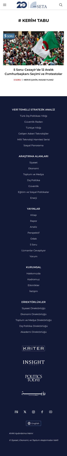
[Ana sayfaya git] (32, 5)
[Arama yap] (60, 5)
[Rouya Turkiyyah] (33, 393)
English (35, 423)
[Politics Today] (33, 378)
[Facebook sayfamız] (42, 412)
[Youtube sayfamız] (50, 412)
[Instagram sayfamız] (33, 411)
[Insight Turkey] (34, 362)
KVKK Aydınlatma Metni (21, 433)
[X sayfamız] (24, 411)
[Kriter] (33, 348)
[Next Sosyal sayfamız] (16, 411)
